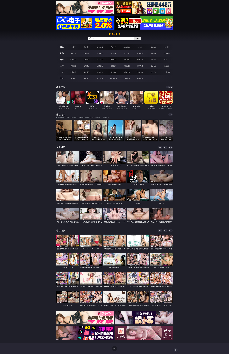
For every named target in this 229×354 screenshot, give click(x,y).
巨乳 (165, 147)
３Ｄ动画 (113, 53)
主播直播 (153, 53)
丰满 (160, 230)
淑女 (165, 230)
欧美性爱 (113, 60)
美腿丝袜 (127, 66)
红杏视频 (127, 78)
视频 (62, 53)
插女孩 (73, 78)
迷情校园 (127, 72)
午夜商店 (86, 78)
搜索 (137, 39)
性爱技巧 (167, 72)
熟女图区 (153, 66)
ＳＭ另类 (167, 53)
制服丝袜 (127, 60)
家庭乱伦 (86, 72)
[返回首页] (176, 350)
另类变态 (167, 60)
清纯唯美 (140, 66)
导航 (62, 78)
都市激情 (73, 72)
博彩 (62, 47)
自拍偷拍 (86, 53)
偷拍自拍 (86, 60)
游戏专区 (113, 47)
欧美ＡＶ (100, 53)
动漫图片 (113, 66)
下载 (170, 114)
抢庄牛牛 (167, 47)
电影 (62, 59)
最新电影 (60, 230)
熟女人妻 (127, 53)
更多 (170, 147)
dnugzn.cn (114, 34)
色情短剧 (140, 78)
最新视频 (60, 147)
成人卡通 (100, 60)
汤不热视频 (113, 78)
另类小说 (140, 72)
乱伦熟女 (153, 60)
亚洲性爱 (73, 60)
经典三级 (140, 60)
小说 (62, 72)
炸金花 (140, 47)
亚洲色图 (86, 66)
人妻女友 (100, 72)
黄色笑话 (153, 72)
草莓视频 (100, 78)
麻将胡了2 (126, 47)
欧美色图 (100, 66)
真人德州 (86, 47)
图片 (62, 66)
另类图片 (167, 66)
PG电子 (73, 47)
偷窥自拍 (73, 66)
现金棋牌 (153, 47)
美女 (160, 147)
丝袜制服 (140, 53)
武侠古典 (113, 72)
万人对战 (100, 47)
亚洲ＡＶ (73, 53)
